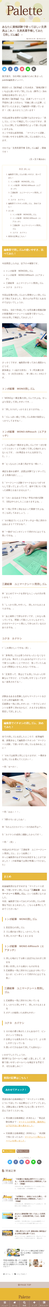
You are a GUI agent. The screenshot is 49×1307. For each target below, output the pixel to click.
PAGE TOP (25, 1285)
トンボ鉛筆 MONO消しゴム (22, 181)
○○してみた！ (10, 1151)
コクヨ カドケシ (17, 200)
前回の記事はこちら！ (17, 236)
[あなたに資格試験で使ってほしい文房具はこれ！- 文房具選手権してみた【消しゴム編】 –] (16, 69)
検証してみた (24, 1151)
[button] (44, 644)
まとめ (11, 211)
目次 (21, 169)
